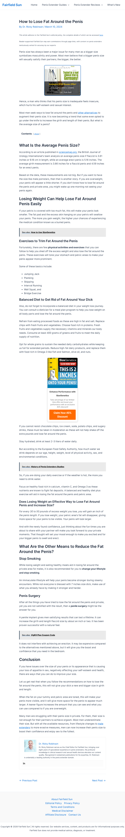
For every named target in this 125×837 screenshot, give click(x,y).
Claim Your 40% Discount (62, 414)
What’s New (113, 4)
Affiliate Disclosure (55, 814)
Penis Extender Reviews (87, 4)
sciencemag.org (68, 152)
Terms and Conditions (62, 807)
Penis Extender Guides (54, 4)
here (101, 35)
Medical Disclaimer (62, 810)
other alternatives (87, 112)
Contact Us (74, 814)
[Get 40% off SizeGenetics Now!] (62, 373)
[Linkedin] (24, 763)
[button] (68, 5)
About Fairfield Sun (62, 799)
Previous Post (28, 780)
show (36, 134)
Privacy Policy (72, 803)
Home (34, 4)
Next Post (99, 780)
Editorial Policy (53, 803)
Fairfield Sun (12, 5)
